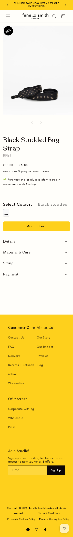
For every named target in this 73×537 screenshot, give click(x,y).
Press (11, 427)
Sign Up (56, 470)
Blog (40, 365)
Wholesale (15, 418)
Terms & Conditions (49, 513)
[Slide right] (40, 122)
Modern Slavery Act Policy (54, 519)
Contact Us (16, 337)
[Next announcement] (65, 5)
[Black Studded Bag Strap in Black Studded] (6, 212)
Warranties (16, 383)
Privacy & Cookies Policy (21, 519)
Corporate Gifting (21, 409)
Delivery (14, 356)
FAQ (11, 347)
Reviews (42, 356)
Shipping (23, 171)
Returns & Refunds (21, 365)
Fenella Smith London (41, 508)
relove (12, 374)
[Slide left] (32, 122)
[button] (8, 16)
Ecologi (31, 184)
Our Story (43, 337)
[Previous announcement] (7, 5)
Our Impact (45, 347)
